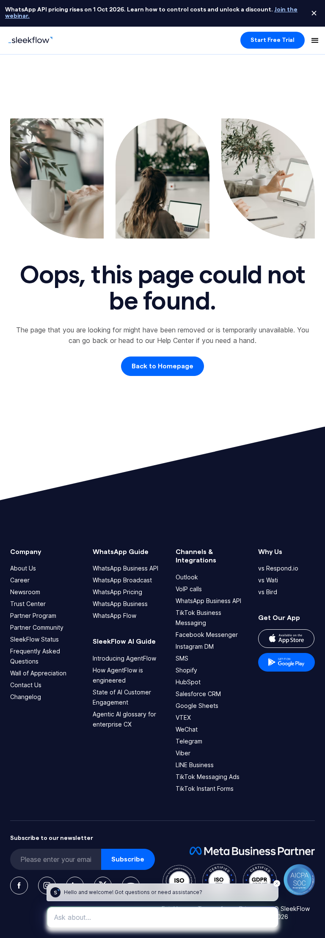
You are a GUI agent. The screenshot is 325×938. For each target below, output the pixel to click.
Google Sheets (197, 705)
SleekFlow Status (34, 639)
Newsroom (25, 591)
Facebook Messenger (207, 634)
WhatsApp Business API (125, 568)
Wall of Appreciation (38, 673)
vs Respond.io (278, 568)
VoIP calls (189, 588)
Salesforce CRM (198, 693)
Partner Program (33, 615)
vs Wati (268, 580)
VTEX (183, 717)
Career (20, 580)
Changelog (25, 696)
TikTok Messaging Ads (208, 776)
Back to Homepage (162, 366)
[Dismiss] (314, 13)
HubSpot (188, 682)
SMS (182, 658)
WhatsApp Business (120, 603)
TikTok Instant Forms (205, 788)
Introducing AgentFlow (124, 658)
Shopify (186, 670)
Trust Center (28, 603)
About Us (23, 568)
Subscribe (127, 859)
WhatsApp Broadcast (122, 580)
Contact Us (25, 684)
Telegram (189, 741)
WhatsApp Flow (114, 615)
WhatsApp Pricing (117, 591)
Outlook (187, 577)
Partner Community (36, 627)
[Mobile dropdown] (314, 40)
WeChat (187, 729)
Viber (183, 753)
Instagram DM (195, 646)
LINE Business (195, 764)
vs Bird (267, 591)
